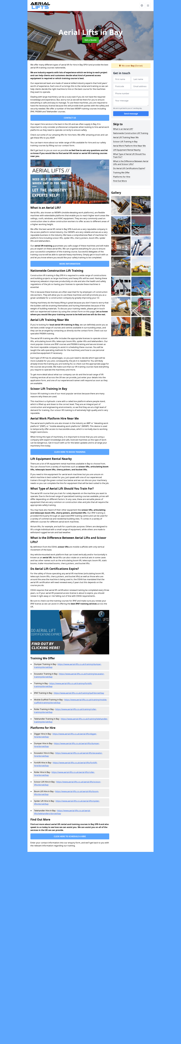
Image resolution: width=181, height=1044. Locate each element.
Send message (131, 113)
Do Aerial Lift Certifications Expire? (129, 168)
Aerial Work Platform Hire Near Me (129, 145)
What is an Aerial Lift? (123, 129)
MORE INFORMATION (69, 263)
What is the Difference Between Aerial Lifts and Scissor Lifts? (130, 163)
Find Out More (120, 181)
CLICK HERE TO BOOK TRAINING (69, 452)
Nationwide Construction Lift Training (130, 133)
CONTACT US (70, 117)
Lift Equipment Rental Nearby (126, 150)
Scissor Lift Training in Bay (125, 141)
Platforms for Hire (121, 176)
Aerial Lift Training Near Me (126, 137)
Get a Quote (90, 40)
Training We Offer (121, 172)
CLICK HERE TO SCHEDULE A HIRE (70, 836)
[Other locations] (141, 5)
